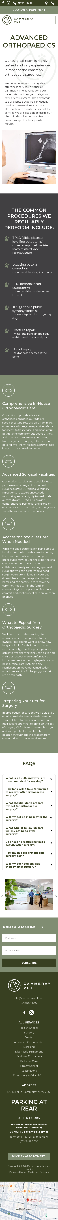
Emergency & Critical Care (29, 1075)
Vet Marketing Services (36, 1172)
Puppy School (29, 1066)
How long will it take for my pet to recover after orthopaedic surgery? (27, 792)
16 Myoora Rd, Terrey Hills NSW (29, 1136)
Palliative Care (29, 1061)
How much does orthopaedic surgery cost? (25, 854)
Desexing (29, 1047)
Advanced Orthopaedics (29, 1042)
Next (56, 895)
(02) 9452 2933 (25, 3)
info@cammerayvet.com (29, 998)
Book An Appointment (29, 9)
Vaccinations (29, 1071)
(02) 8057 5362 (52, 3)
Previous (2, 895)
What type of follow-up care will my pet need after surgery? (24, 831)
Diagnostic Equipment (29, 1052)
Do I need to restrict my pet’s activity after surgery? (25, 843)
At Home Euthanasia (29, 1056)
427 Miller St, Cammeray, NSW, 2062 (46, 3)
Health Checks (29, 1028)
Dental (29, 1037)
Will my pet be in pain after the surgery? (26, 819)
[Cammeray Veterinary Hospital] (18, 20)
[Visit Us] (29, 1201)
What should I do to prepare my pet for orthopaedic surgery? (24, 806)
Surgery (29, 1032)
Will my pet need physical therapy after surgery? (23, 865)
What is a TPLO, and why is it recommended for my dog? (25, 780)
